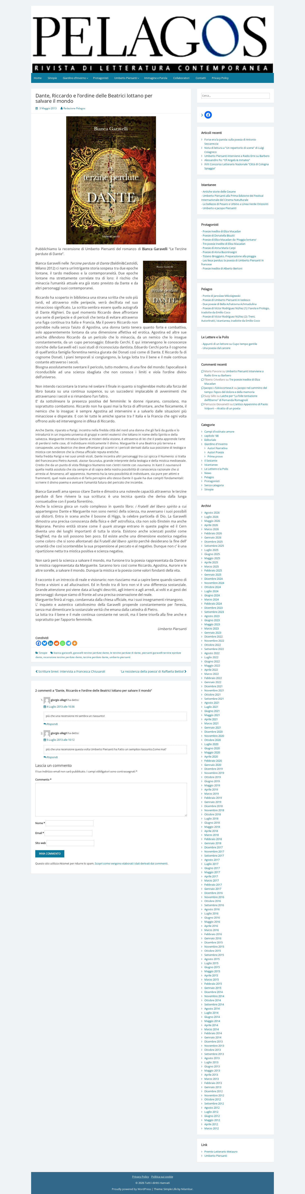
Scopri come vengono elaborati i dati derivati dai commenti (131, 863)
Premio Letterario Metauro (221, 1151)
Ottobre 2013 (212, 1050)
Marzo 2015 (211, 979)
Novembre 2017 (214, 851)
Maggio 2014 (212, 1021)
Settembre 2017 (214, 855)
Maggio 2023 (212, 624)
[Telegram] (68, 643)
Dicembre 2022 (213, 636)
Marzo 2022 (211, 674)
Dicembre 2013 (213, 1041)
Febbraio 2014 (213, 1033)
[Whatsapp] (62, 643)
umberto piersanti (120, 657)
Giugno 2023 (212, 620)
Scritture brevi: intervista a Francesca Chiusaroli (71, 671)
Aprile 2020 (211, 756)
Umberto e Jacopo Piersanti (219, 208)
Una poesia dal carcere (216, 348)
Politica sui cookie (162, 1176)
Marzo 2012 (211, 1128)
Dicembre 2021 (213, 686)
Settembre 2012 (214, 1103)
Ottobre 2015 (212, 951)
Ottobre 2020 (212, 740)
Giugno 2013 (212, 1066)
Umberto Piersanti (125, 78)
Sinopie (52, 78)
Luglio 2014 (211, 1013)
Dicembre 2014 (213, 992)
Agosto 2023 (212, 616)
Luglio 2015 (211, 963)
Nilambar (187, 1189)
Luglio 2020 (211, 744)
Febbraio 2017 (213, 884)
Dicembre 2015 (213, 942)
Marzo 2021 (211, 723)
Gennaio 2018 (212, 843)
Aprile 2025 (211, 562)
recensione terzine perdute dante (62, 657)
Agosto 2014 (212, 1008)
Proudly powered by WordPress (132, 1189)
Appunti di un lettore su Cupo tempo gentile (230, 344)
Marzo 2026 (211, 529)
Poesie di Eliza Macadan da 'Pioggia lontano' (230, 239)
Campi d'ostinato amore (219, 431)
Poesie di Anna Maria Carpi (219, 248)
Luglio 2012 (211, 1112)
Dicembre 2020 (213, 731)
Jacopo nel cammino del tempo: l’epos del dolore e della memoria (235, 390)
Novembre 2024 (214, 583)
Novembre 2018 (214, 810)
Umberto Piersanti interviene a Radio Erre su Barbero (237, 156)
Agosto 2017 (212, 860)
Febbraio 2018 (213, 839)
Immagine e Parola (155, 78)
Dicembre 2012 (213, 1091)
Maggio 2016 (212, 922)
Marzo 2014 (211, 1029)
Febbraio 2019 (213, 798)
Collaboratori (181, 78)
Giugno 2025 (212, 554)
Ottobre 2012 (212, 1099)
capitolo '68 (211, 436)
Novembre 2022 (214, 640)
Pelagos (209, 477)
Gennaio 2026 (212, 537)
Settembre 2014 (214, 1004)
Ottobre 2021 (212, 694)
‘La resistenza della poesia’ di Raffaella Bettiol (152, 671)
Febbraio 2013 (213, 1083)
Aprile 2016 (211, 926)
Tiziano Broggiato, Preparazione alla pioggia (229, 256)
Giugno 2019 (212, 781)
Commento (43, 779)
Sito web (40, 843)
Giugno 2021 (212, 711)
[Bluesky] (44, 643)
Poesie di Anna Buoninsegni (220, 252)
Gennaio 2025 (212, 574)
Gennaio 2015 (212, 988)
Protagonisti (100, 78)
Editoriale (210, 440)
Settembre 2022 (214, 649)
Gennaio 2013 (212, 1087)
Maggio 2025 (212, 558)
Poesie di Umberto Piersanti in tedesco (226, 300)
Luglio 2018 (211, 818)
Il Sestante (210, 460)
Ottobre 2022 (212, 645)
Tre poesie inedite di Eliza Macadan (224, 244)
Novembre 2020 (214, 736)
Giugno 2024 (212, 595)
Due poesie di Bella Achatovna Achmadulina (229, 304)
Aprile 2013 (211, 1074)
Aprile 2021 (211, 719)
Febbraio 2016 (213, 934)
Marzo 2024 (211, 599)
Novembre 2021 (214, 690)
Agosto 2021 (212, 702)
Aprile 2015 (211, 975)
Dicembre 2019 (213, 769)
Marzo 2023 (211, 628)
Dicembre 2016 (213, 893)
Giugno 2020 (212, 748)
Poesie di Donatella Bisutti (219, 235)
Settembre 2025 (214, 546)
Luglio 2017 (211, 864)
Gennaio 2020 (212, 765)
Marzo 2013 (211, 1079)
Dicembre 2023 (213, 608)
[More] (74, 643)
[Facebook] (38, 643)
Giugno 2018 (212, 822)
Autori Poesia (215, 452)
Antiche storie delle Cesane (219, 191)
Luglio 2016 (211, 913)
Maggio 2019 (212, 785)
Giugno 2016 (212, 917)
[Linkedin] (50, 643)
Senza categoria (214, 485)
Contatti (201, 78)
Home (37, 78)
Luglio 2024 (211, 591)
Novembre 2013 (214, 1045)
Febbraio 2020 (213, 760)
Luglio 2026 (211, 517)
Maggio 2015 (212, 971)
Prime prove (215, 456)
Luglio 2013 (211, 1062)
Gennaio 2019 (212, 802)
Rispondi (52, 724)
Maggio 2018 (212, 827)
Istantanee (211, 465)
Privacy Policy (220, 78)
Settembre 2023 (214, 612)
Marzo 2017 (211, 880)
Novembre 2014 (214, 996)
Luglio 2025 (211, 550)
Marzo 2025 (211, 566)
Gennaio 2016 (212, 938)
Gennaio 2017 (212, 889)
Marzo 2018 (211, 835)
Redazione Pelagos (74, 108)
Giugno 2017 (212, 868)
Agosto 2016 (212, 909)
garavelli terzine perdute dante (91, 653)
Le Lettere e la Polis (216, 469)
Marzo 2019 (211, 793)
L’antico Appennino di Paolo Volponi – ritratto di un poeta (236, 406)
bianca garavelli (63, 653)
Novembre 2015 (214, 946)
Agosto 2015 (212, 959)
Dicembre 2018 (213, 806)
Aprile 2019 (211, 789)
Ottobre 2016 (212, 901)
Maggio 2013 (212, 1070)
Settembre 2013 (214, 1054)
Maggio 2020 (212, 752)
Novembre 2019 (214, 773)
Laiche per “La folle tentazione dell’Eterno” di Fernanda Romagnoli (230, 398)
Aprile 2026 (211, 525)
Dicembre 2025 (213, 541)
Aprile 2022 (211, 670)
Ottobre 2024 (212, 587)
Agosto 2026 (212, 512)
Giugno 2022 (212, 661)
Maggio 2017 (212, 872)
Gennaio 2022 (212, 682)
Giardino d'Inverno (216, 444)
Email (39, 833)
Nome (40, 823)
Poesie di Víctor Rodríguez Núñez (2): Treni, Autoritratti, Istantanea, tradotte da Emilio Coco (230, 318)
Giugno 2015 (212, 967)
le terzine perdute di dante (125, 653)
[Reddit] (56, 643)
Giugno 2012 (212, 1116)
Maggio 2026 (212, 521)
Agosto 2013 (212, 1058)
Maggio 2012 (212, 1120)
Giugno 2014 (212, 1017)
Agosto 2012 (212, 1107)
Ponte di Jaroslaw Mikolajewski (221, 296)
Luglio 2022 (211, 657)
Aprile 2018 (211, 831)
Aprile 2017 (211, 876)
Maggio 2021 (212, 715)
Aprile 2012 (211, 1124)
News (207, 473)
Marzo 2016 (211, 930)
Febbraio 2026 (213, 533)
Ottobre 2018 (212, 814)
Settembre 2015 (214, 955)
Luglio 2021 (211, 707)
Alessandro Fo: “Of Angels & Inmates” (227, 160)
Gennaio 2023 (212, 632)
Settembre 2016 (214, 905)
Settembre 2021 (214, 699)
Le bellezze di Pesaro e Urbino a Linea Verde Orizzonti (235, 204)
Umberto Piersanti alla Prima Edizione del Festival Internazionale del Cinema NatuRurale (232, 198)
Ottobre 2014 (212, 1000)
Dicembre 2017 (213, 847)
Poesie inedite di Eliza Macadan (222, 231)
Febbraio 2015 (213, 984)
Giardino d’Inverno (74, 78)
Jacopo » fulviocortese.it (218, 388)
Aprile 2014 (211, 1025)
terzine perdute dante (95, 657)
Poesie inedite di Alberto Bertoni (222, 268)
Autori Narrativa (217, 448)
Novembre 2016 (214, 897)
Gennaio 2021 (212, 727)
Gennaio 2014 (212, 1037)
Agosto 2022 (212, 653)
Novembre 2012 (214, 1095)
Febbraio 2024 (213, 603)
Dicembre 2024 (213, 579)
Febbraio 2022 (213, 678)
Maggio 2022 (212, 665)
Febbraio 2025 (213, 570)
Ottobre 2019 (212, 777)
